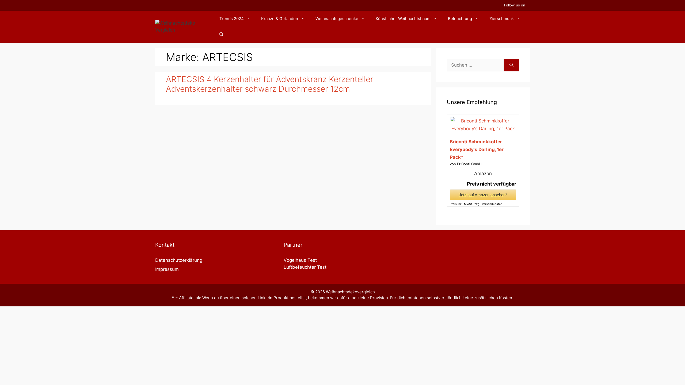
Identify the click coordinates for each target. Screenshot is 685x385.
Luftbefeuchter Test (305, 267)
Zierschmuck (501, 18)
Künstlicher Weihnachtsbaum (403, 18)
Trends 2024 (231, 18)
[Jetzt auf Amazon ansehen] (483, 128)
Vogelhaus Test (300, 260)
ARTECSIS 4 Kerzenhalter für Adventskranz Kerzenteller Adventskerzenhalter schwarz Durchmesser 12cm (269, 84)
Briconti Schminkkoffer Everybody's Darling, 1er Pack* (477, 149)
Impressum (167, 269)
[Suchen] (511, 65)
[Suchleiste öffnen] (221, 35)
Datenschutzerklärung (178, 260)
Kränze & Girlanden (279, 18)
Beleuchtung (460, 18)
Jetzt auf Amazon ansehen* (483, 194)
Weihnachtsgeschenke (336, 18)
